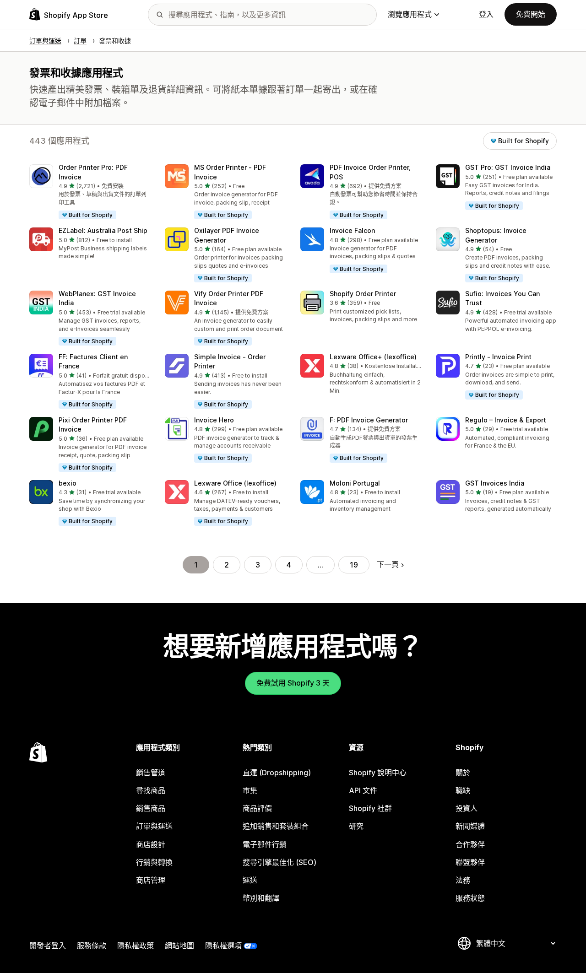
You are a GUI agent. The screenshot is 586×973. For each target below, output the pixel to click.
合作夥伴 (470, 844)
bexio (67, 483)
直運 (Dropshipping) (277, 772)
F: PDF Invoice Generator (369, 420)
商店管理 (150, 880)
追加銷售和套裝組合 (276, 826)
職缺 (463, 790)
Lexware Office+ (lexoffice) (373, 357)
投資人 (466, 808)
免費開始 (530, 14)
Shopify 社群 (370, 808)
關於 (463, 772)
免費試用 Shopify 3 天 (293, 682)
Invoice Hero (214, 420)
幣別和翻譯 (261, 898)
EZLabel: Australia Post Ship (103, 230)
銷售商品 (150, 808)
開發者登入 (47, 945)
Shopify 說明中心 (378, 772)
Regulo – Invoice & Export (505, 420)
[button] (89, 192)
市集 (250, 790)
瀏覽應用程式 (410, 14)
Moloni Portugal (355, 483)
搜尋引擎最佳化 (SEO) (279, 862)
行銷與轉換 (154, 862)
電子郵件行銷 (265, 844)
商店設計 (150, 844)
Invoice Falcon (352, 230)
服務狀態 (470, 898)
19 (354, 564)
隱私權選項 (223, 945)
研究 (356, 826)
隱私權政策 (135, 945)
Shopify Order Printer (363, 293)
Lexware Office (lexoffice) (235, 483)
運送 (250, 880)
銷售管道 (150, 772)
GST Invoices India (494, 483)
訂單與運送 (154, 826)
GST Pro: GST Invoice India (507, 167)
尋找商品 (150, 790)
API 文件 (363, 790)
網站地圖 (179, 945)
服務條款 (91, 945)
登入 (486, 14)
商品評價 (257, 808)
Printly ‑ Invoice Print (498, 357)
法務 (463, 880)
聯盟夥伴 (470, 862)
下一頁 (388, 564)
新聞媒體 (470, 826)
